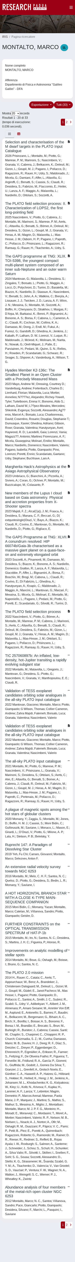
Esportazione (40, 104)
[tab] (9, 134)
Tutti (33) (62, 104)
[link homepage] (26, 7)
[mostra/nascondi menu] (71, 7)
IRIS (5, 36)
